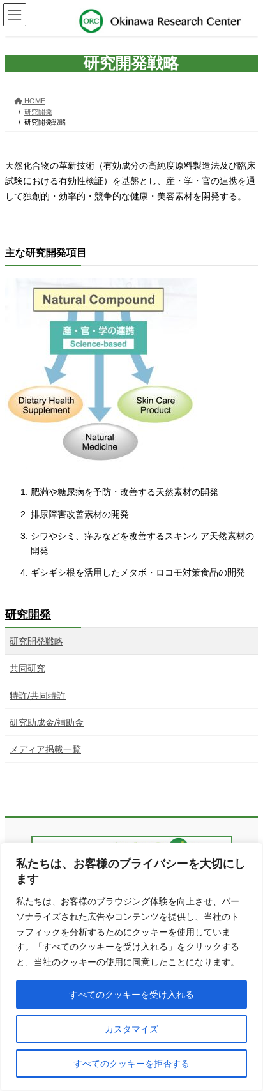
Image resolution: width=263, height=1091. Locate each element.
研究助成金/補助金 (47, 722)
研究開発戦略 (36, 641)
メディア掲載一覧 (45, 749)
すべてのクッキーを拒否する (131, 1063)
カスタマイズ (131, 1029)
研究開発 (28, 614)
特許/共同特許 (38, 695)
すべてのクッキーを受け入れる (131, 994)
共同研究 (27, 668)
